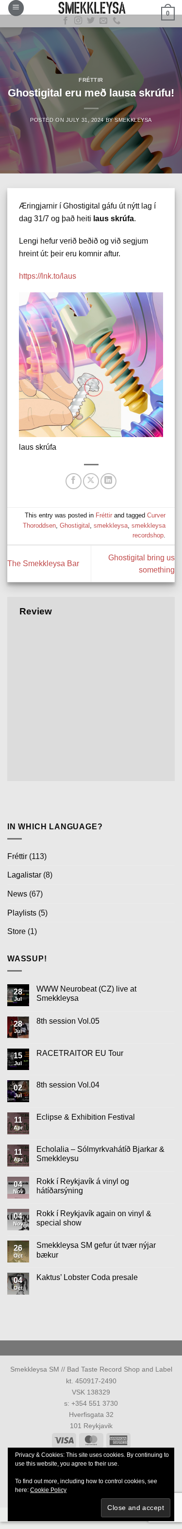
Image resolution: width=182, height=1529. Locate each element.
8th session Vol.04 (67, 1085)
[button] (16, 8)
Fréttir (91, 80)
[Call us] (116, 21)
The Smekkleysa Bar (43, 563)
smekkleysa (111, 525)
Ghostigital (75, 525)
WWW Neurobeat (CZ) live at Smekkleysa (86, 993)
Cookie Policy (48, 1490)
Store (16, 931)
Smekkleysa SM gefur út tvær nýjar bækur (96, 1250)
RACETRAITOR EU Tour (79, 1053)
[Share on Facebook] (74, 481)
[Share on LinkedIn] (108, 481)
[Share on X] (91, 481)
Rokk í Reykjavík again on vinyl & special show (93, 1218)
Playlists (21, 913)
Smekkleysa (133, 120)
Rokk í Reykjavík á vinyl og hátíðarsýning (82, 1186)
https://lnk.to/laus (47, 276)
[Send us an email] (103, 21)
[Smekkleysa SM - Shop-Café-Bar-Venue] (91, 7)
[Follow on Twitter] (91, 21)
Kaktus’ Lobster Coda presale (87, 1277)
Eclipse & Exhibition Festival (85, 1117)
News (17, 894)
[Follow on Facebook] (65, 21)
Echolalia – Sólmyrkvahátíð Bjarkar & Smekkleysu (100, 1154)
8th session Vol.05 (67, 1021)
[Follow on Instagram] (78, 21)
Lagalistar (24, 875)
